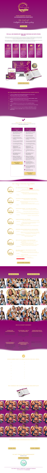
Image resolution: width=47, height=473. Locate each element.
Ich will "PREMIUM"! (35, 448)
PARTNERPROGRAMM (28, 468)
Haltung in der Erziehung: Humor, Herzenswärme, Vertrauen (30, 189)
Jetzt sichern (23, 26)
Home (12, 468)
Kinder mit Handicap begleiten (29, 236)
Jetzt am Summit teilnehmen (23, 262)
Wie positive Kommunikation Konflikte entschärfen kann (28, 242)
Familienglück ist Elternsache (25, 192)
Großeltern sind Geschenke (24, 254)
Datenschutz (18, 468)
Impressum (14, 468)
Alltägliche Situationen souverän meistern (27, 243)
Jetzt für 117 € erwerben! (30, 173)
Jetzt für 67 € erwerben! (17, 163)
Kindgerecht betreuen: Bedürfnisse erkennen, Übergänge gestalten (29, 225)
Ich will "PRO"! (12, 448)
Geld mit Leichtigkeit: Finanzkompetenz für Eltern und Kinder (28, 251)
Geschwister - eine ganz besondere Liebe (33, 215)
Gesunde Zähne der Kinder (24, 202)
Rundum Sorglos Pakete (23, 83)
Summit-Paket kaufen (23, 468)
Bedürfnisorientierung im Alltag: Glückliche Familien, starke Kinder (29, 244)
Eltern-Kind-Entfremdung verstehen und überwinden (29, 235)
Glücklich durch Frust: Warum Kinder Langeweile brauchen (30, 241)
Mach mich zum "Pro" (14, 274)
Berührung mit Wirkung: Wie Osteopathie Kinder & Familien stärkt (29, 201)
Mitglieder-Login (33, 468)
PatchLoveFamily (28, 469)
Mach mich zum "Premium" (33, 274)
